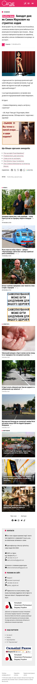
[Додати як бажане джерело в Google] (29, 170)
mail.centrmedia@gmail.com (15, 560)
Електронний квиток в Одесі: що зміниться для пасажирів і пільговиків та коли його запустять (18, 478)
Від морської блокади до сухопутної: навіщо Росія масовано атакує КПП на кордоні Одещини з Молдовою (18, 423)
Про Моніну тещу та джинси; (14, 161)
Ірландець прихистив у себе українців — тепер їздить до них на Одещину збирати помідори (17, 217)
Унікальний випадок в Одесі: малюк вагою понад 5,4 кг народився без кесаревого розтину (18, 354)
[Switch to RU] (32, 3)
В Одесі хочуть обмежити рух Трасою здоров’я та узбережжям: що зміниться (18, 388)
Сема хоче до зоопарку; (12, 158)
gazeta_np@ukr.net (12, 585)
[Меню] (28, 3)
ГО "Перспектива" (12, 642)
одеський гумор (18, 177)
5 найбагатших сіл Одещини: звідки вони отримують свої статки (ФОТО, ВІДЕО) (17, 452)
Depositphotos (11, 640)
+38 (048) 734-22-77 (12, 558)
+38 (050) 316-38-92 (12, 583)
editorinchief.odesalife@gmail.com (17, 568)
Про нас (14, 516)
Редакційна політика (16, 674)
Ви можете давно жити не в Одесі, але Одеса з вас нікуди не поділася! (16, 506)
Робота (9, 637)
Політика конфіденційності (6, 674)
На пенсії (9, 635)
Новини (7, 12)
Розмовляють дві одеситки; (14, 156)
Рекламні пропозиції (13, 580)
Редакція (7, 44)
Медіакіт (9, 578)
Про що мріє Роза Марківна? (14, 153)
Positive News (10, 177)
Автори (23, 516)
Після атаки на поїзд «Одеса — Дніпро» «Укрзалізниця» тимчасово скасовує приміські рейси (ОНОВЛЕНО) (17, 251)
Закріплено (25, 3)
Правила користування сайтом (29, 674)
